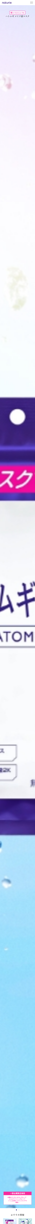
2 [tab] (18, 1209)
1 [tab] (16, 1209)
